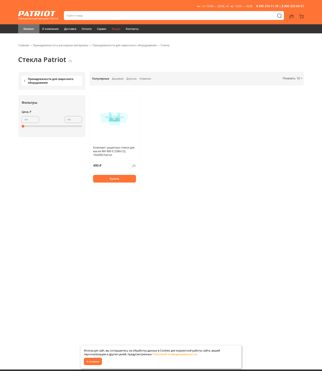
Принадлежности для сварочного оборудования (50, 80)
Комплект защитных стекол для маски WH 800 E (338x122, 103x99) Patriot (114, 151)
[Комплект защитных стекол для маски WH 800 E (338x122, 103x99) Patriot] (114, 118)
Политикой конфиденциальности (174, 354)
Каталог (28, 29)
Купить (114, 179)
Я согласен (93, 361)
